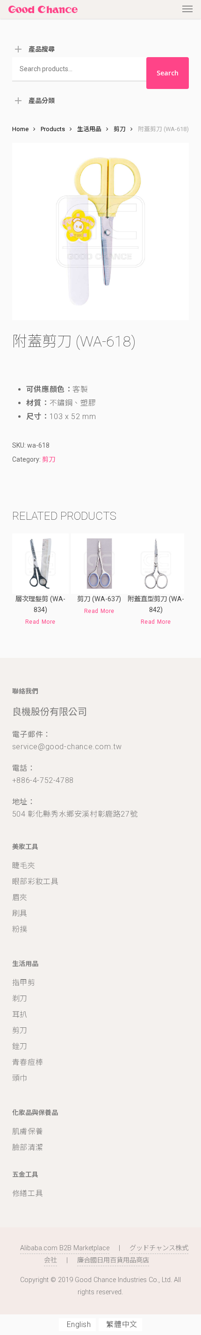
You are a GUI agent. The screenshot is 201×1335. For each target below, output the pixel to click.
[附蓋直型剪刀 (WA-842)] (156, 563)
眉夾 (20, 897)
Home (20, 129)
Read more (40, 622)
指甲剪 (24, 982)
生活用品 (89, 129)
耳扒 (20, 1014)
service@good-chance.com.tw (67, 746)
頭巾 (20, 1078)
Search (168, 72)
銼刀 (20, 1046)
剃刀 (20, 998)
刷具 (20, 913)
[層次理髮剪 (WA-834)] (40, 563)
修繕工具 (27, 1193)
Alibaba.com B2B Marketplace (64, 1248)
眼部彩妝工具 (35, 881)
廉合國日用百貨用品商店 (113, 1260)
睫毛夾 (24, 865)
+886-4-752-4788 (43, 780)
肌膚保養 (27, 1131)
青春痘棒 (27, 1062)
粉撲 (20, 929)
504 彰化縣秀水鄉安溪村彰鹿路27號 (74, 814)
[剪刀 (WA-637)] (99, 563)
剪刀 (120, 129)
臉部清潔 (27, 1147)
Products (53, 129)
